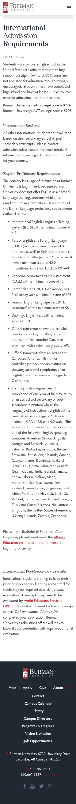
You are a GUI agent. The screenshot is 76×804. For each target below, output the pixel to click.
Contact (38, 695)
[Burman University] (18, 7)
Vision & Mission (38, 733)
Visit (12, 687)
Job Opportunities (38, 740)
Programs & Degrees (38, 725)
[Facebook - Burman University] (25, 786)
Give (42, 687)
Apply (27, 687)
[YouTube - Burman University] (32, 786)
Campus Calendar (38, 703)
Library (38, 710)
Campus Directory (38, 718)
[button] (69, 7)
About (58, 687)
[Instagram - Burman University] (50, 786)
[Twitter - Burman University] (41, 786)
